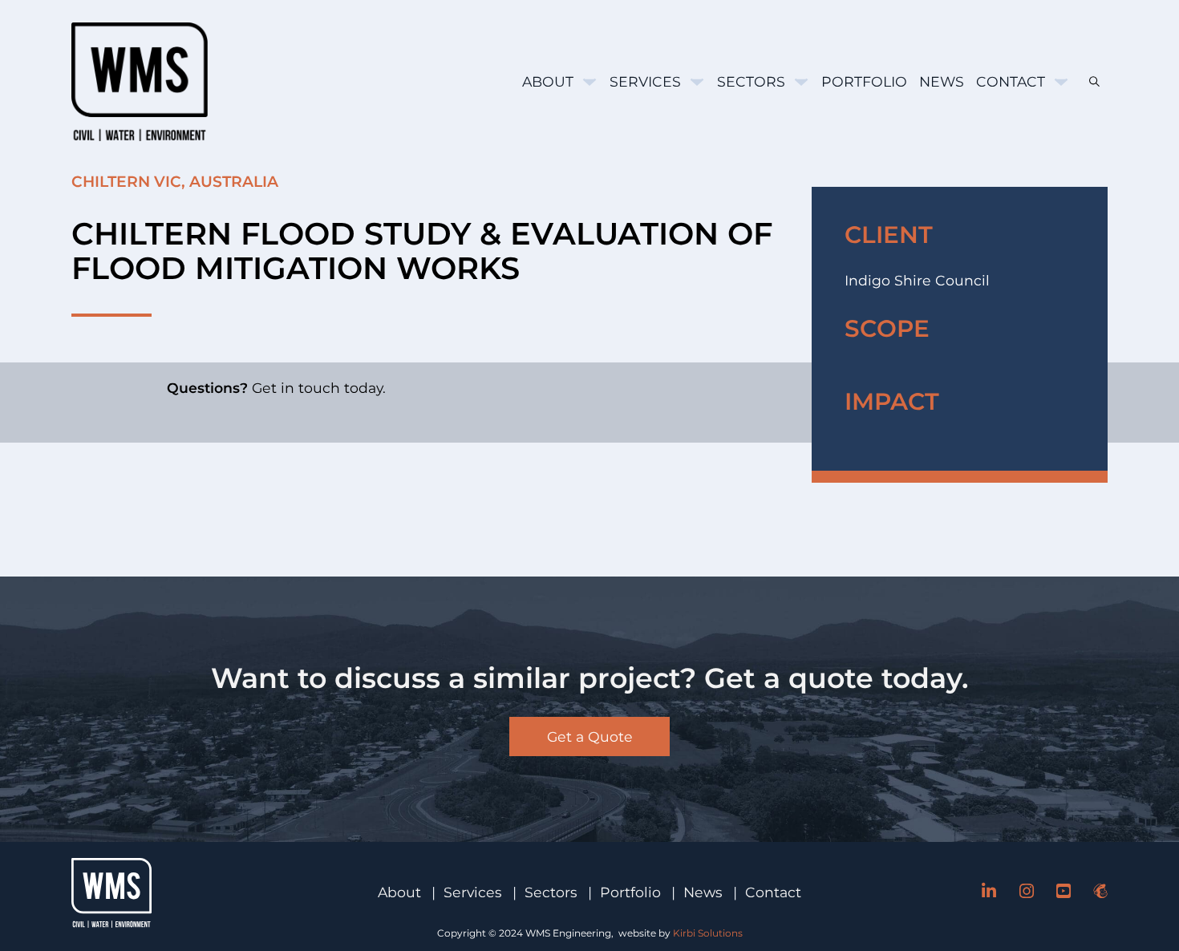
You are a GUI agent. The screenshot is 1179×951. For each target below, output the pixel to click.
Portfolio (864, 81)
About (547, 81)
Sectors (751, 81)
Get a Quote (590, 736)
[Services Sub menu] (697, 82)
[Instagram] (1026, 892)
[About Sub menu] (589, 82)
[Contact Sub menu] (1061, 82)
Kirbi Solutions (708, 933)
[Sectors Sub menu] (801, 82)
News (941, 81)
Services (645, 81)
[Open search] (1088, 81)
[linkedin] (989, 892)
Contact (1010, 81)
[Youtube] (1063, 892)
